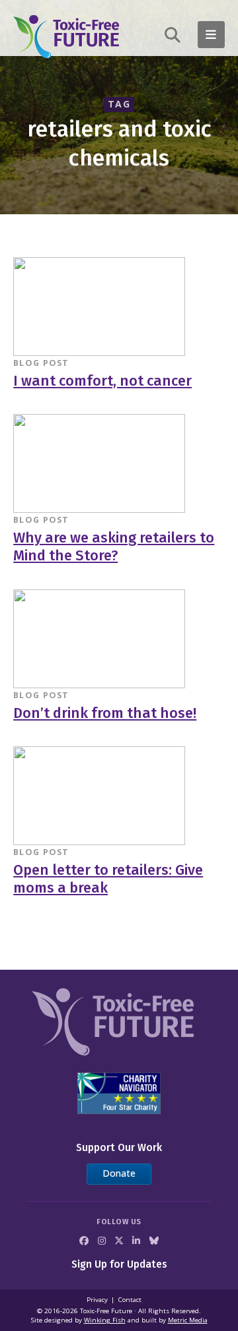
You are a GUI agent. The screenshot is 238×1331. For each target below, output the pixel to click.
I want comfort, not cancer (102, 381)
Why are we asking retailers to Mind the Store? (113, 546)
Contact (129, 1299)
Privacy (97, 1299)
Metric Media (188, 1320)
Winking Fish (105, 1320)
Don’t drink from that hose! (104, 713)
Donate (119, 1173)
